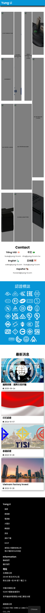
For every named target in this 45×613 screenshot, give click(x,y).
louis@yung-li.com (13, 256)
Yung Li (6, 3)
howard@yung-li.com (22, 273)
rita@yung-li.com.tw (31, 256)
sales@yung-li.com (13, 264)
